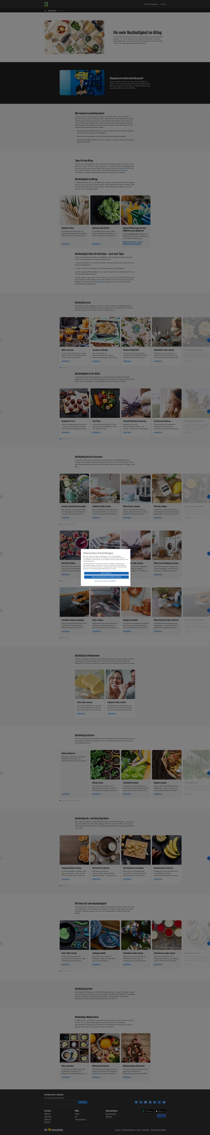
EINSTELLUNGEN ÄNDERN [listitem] (105, 581)
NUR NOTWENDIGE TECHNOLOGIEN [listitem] (106, 577)
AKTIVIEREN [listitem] (106, 573)
